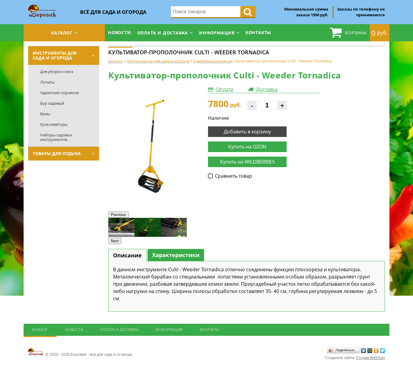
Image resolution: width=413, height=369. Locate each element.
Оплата (224, 89)
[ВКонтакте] (363, 351)
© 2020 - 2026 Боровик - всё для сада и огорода (88, 354)
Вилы (45, 113)
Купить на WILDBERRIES (247, 161)
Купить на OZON (247, 146)
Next (115, 241)
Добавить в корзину (247, 131)
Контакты (258, 32)
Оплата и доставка (162, 33)
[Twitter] (382, 351)
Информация (217, 33)
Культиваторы (53, 124)
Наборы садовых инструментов (56, 137)
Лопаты (47, 82)
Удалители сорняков (59, 92)
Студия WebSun (370, 357)
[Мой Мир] (370, 351)
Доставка (267, 89)
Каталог (62, 33)
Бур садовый (52, 103)
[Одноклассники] (376, 351)
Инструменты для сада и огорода (54, 55)
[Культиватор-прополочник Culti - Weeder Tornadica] (153, 146)
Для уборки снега (56, 71)
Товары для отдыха (57, 153)
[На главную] (42, 6)
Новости (119, 32)
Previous (118, 214)
